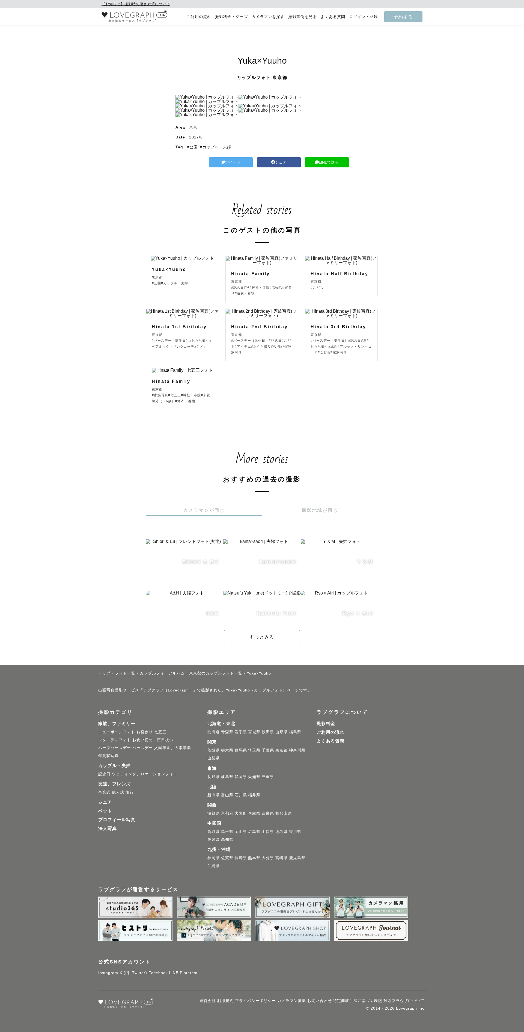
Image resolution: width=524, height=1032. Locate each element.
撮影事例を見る (302, 17)
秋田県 (268, 732)
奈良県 (268, 813)
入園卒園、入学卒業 (172, 748)
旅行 (130, 792)
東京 (193, 127)
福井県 (254, 795)
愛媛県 (213, 839)
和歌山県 (283, 813)
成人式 (118, 792)
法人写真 (107, 828)
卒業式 (104, 792)
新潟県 (213, 795)
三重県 (268, 776)
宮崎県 (281, 858)
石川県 (241, 795)
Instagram (108, 973)
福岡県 (213, 858)
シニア (105, 802)
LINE (173, 973)
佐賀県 (227, 858)
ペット (105, 811)
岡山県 (241, 831)
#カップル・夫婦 (215, 147)
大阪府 (241, 813)
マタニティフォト (114, 740)
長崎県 (241, 858)
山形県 (281, 732)
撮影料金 (326, 723)
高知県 (227, 839)
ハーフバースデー (114, 748)
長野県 (213, 776)
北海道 (213, 732)
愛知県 (254, 776)
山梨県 (213, 758)
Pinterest (189, 973)
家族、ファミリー (116, 723)
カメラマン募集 (291, 1000)
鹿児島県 (297, 858)
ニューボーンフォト (116, 732)
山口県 (268, 831)
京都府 (227, 813)
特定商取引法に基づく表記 (357, 1000)
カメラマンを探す (268, 17)
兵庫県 (254, 813)
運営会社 (208, 1000)
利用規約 (225, 1000)
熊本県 (254, 858)
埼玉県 (254, 750)
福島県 (295, 732)
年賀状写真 (108, 755)
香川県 (295, 831)
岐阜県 (227, 776)
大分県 (268, 858)
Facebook (158, 973)
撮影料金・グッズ (231, 17)
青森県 (227, 732)
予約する (403, 16)
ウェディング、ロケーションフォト (144, 774)
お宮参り (144, 732)
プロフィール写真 (116, 819)
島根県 (227, 831)
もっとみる (262, 636)
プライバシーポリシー (255, 1000)
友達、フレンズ (114, 784)
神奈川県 (297, 750)
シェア (281, 162)
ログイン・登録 (363, 17)
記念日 (104, 774)
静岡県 (241, 776)
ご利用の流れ (199, 17)
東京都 (281, 750)
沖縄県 (213, 866)
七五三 (160, 732)
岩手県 (241, 732)
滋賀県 (213, 813)
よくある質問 (333, 17)
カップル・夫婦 (114, 765)
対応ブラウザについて (403, 1000)
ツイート (232, 162)
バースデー (142, 748)
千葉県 (268, 750)
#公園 (192, 147)
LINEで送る (329, 162)
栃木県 (227, 750)
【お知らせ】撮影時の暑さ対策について (136, 4)
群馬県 (241, 750)
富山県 (227, 795)
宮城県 (254, 732)
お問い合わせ (319, 1000)
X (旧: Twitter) (133, 973)
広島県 (254, 831)
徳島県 (281, 831)
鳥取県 (213, 831)
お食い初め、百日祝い (152, 740)
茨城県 (213, 750)
